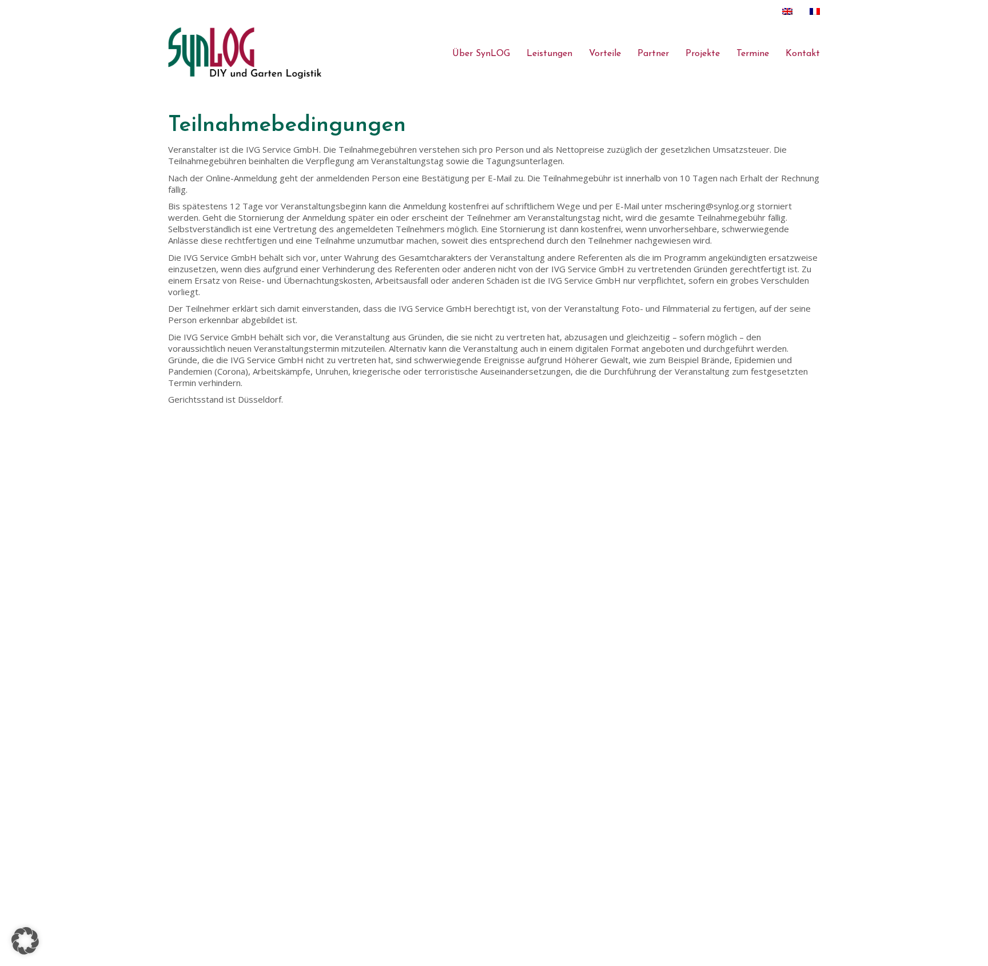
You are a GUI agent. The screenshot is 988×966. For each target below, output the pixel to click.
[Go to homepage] (245, 53)
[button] (25, 941)
